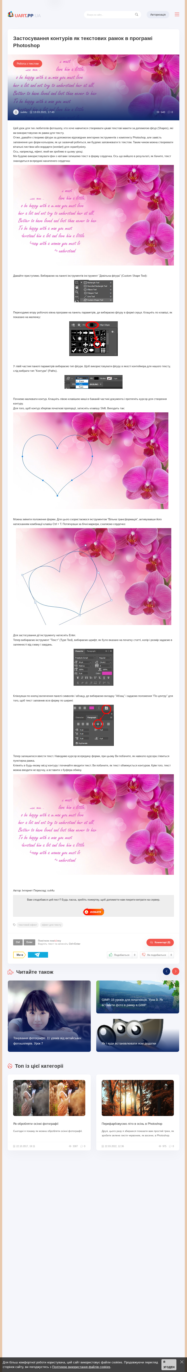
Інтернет (27, 890)
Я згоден (169, 1364)
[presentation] (166, 971)
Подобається (124, 955)
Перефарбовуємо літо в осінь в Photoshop (132, 1124)
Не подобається (159, 955)
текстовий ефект (27, 924)
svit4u (23, 112)
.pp (28, 15)
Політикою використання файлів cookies (81, 1367)
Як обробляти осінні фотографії (35, 1124)
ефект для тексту (51, 924)
